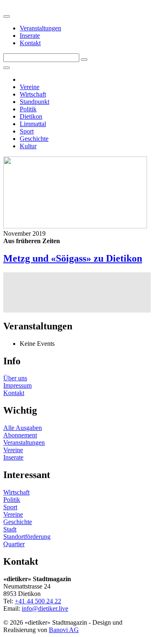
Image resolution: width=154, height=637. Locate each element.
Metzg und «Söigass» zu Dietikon (72, 258)
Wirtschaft (33, 94)
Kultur (28, 146)
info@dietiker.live (45, 608)
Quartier (14, 543)
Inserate (30, 35)
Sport (27, 131)
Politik (28, 109)
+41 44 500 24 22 (38, 601)
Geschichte (34, 138)
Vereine (29, 86)
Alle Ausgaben (22, 427)
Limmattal (33, 123)
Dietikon (31, 116)
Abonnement (20, 435)
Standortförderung (27, 536)
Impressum (17, 385)
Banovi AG (64, 629)
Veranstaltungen (40, 28)
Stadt (9, 529)
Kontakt (30, 42)
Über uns (15, 378)
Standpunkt (34, 101)
